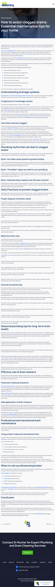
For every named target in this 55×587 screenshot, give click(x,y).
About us (11, 562)
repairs (30, 54)
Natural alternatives (6, 393)
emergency (11, 489)
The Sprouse (23, 243)
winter (4, 342)
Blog (27, 562)
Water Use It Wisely (12, 128)
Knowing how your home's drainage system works (15, 95)
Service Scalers (31, 581)
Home (4, 562)
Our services (20, 562)
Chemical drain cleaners (8, 386)
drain (14, 142)
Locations (34, 562)
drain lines (7, 110)
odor (6, 359)
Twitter (50, 562)
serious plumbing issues (10, 414)
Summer (3, 356)
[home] (8, 4)
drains (20, 116)
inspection (29, 117)
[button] (46, 4)
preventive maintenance (43, 487)
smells (7, 478)
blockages (17, 135)
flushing (25, 249)
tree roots (36, 141)
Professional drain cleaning (8, 487)
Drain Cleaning (6, 18)
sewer (21, 108)
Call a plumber (5, 473)
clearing (36, 117)
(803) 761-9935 (23, 570)
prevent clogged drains (9, 50)
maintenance (20, 58)
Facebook (42, 562)
